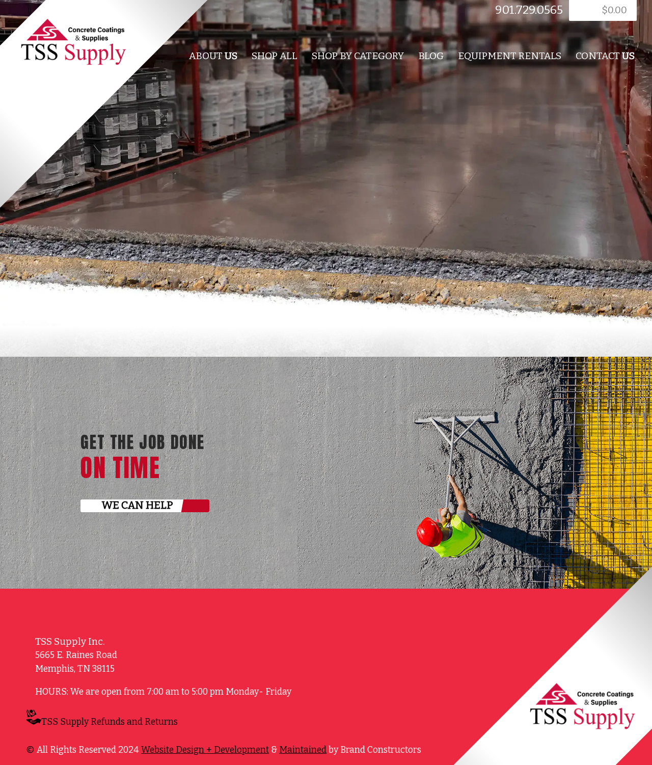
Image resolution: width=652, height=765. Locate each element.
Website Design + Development (205, 750)
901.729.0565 (529, 10)
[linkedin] (219, 13)
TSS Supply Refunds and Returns (109, 722)
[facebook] (207, 13)
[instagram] (218, 724)
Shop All (274, 56)
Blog (431, 56)
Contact (605, 56)
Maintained (303, 750)
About (213, 56)
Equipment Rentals (509, 56)
